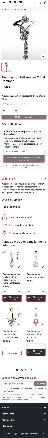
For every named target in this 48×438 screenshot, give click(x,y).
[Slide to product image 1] (6, 67)
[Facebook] (17, 370)
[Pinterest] (22, 370)
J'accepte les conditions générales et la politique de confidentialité (22, 166)
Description (8, 178)
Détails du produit (11, 199)
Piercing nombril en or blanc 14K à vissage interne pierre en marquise (11, 278)
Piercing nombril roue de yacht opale (35, 275)
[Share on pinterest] (20, 124)
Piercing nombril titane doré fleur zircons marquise (10, 334)
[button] (35, 3)
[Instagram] (26, 370)
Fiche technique (10, 206)
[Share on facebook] (12, 124)
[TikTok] (31, 370)
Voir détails (12, 353)
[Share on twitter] (16, 124)
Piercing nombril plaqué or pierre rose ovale (34, 334)
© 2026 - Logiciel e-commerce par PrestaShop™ (24, 434)
